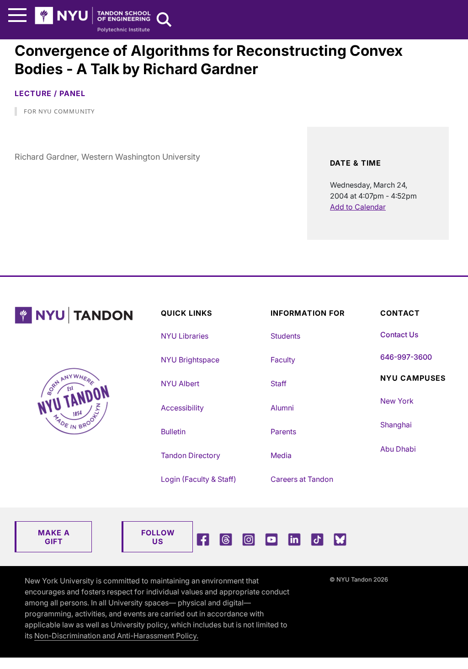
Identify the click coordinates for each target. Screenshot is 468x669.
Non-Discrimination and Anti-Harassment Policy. (116, 635)
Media (281, 455)
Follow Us (158, 537)
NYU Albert (180, 383)
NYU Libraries (184, 335)
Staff (279, 383)
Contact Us (399, 334)
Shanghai (396, 424)
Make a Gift (54, 537)
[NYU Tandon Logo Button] (85, 327)
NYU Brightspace (190, 359)
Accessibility (182, 407)
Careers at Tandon (302, 479)
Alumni (282, 407)
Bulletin (173, 431)
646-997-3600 (406, 356)
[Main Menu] (17, 15)
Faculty (283, 359)
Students (285, 335)
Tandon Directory (190, 455)
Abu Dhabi (398, 448)
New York (397, 400)
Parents (283, 431)
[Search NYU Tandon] (164, 20)
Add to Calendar (358, 206)
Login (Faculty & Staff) (198, 479)
